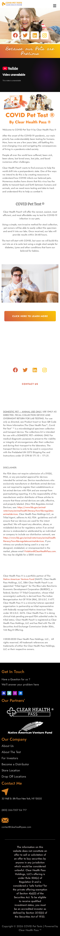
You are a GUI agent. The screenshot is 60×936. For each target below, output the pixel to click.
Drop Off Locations (14, 776)
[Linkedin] (35, 35)
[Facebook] (16, 35)
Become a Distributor (15, 764)
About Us (8, 746)
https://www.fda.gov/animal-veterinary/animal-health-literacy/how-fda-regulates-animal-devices (28, 511)
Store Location (11, 770)
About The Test (11, 752)
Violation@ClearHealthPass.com (40, 551)
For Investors (10, 758)
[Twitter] (25, 35)
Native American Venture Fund (19, 579)
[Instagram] (45, 35)
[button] (54, 6)
